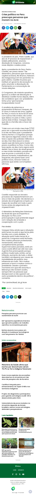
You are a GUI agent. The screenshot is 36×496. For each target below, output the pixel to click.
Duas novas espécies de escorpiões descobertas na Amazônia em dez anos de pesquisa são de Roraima (16, 377)
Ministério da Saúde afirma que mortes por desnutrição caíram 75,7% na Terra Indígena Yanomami (16, 367)
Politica (8, 291)
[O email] (19, 27)
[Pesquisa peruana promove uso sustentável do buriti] (26, 422)
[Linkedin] (11, 27)
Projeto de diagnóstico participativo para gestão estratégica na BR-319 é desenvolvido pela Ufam (16, 396)
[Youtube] (23, 474)
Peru (3, 291)
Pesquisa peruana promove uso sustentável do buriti (14, 314)
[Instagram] (16, 474)
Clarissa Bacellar (8, 23)
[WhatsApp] (15, 27)
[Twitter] (7, 27)
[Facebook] (3, 27)
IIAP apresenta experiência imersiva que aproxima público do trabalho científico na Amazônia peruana (16, 323)
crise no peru (28, 288)
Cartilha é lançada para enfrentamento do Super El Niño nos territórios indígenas (16, 386)
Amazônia (9, 288)
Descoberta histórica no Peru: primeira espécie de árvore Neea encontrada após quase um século (9, 431)
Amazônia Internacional (9, 11)
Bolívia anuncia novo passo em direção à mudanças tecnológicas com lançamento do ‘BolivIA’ (15, 332)
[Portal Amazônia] (18, 2)
